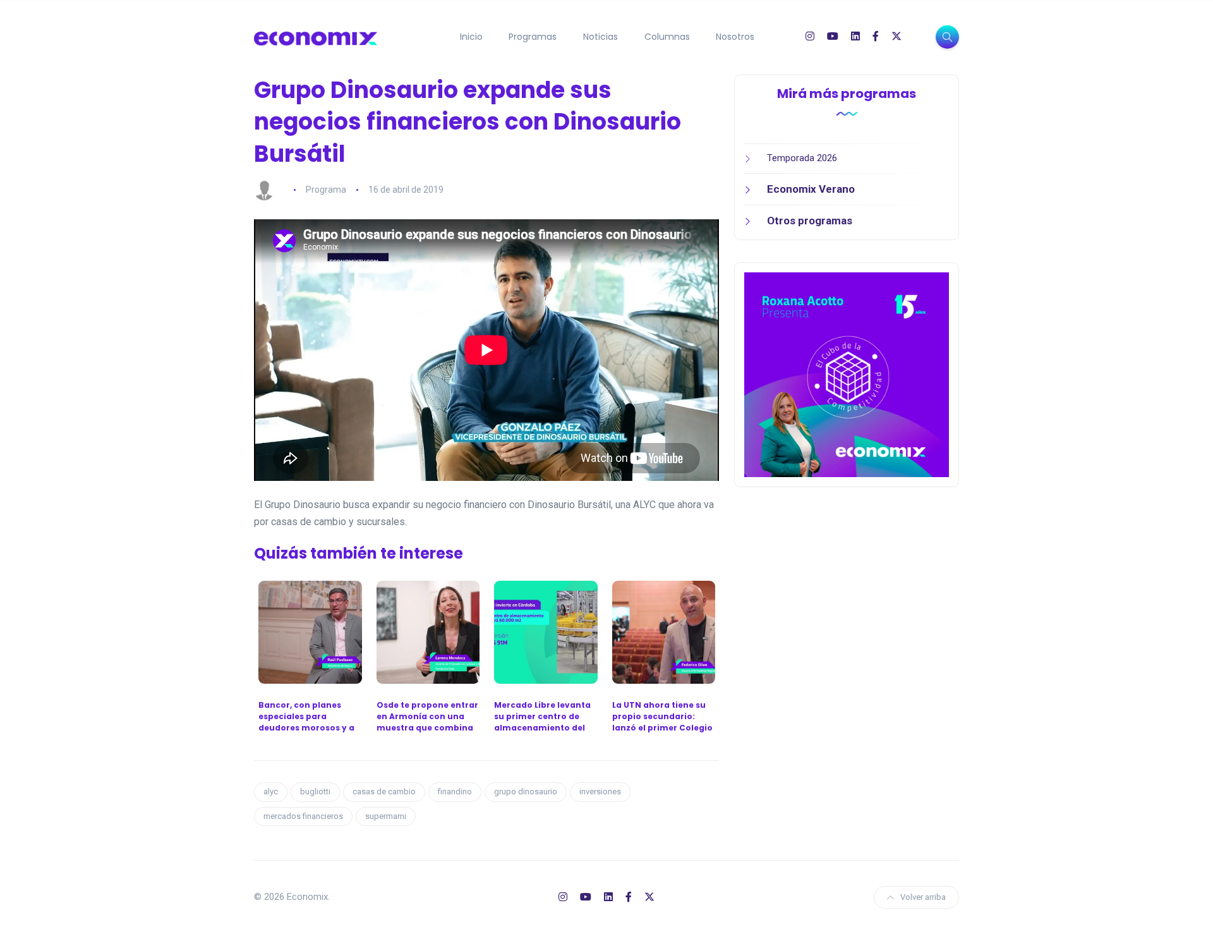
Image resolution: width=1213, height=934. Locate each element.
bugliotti (315, 791)
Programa (326, 190)
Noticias (600, 36)
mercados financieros (303, 816)
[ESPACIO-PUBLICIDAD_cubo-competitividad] (846, 374)
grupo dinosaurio (525, 791)
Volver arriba (923, 897)
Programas (533, 36)
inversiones (600, 791)
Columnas (667, 36)
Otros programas (809, 220)
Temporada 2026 (802, 158)
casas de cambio (384, 791)
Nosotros (735, 36)
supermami (385, 816)
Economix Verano (811, 189)
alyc (270, 791)
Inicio (471, 36)
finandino (455, 791)
